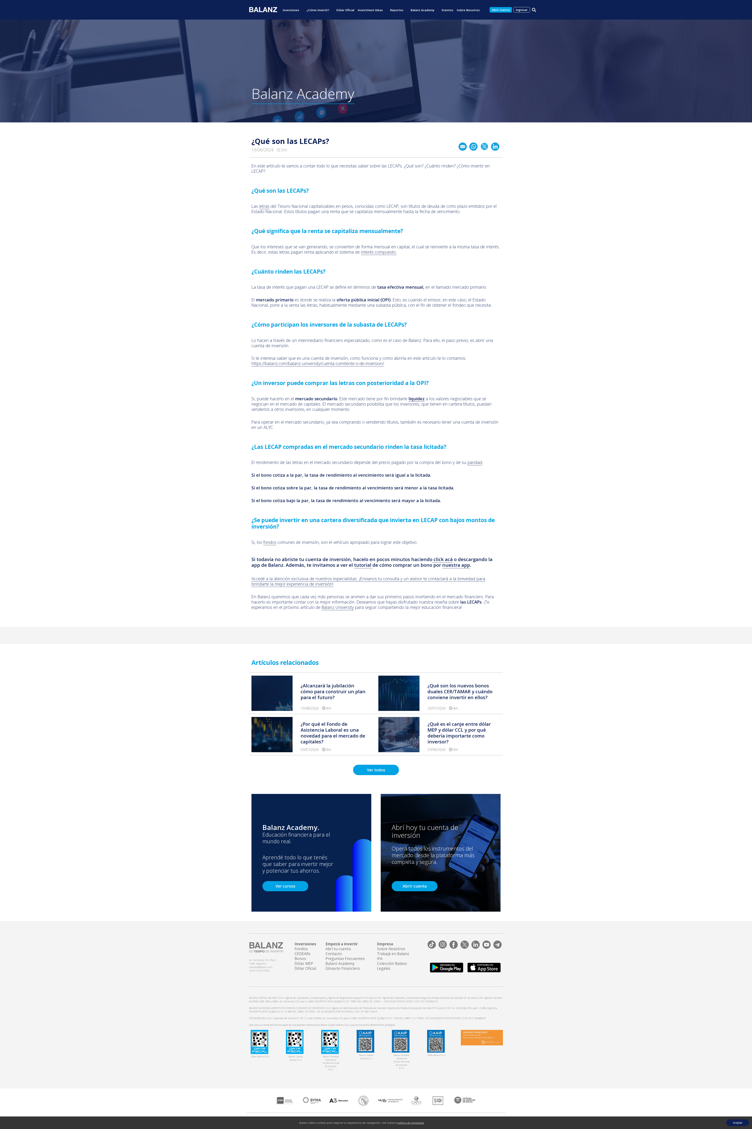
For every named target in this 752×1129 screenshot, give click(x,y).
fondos (269, 542)
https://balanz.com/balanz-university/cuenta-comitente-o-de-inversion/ (317, 363)
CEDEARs (302, 953)
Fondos (301, 948)
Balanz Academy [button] (422, 10)
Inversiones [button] (291, 10)
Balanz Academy (340, 963)
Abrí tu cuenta (338, 948)
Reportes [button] (396, 10)
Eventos (447, 10)
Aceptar (737, 1122)
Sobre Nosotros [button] (468, 10)
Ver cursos (285, 886)
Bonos (300, 958)
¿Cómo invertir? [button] (317, 10)
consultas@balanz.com (260, 967)
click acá (443, 559)
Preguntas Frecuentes (345, 958)
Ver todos (376, 770)
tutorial (362, 565)
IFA (379, 958)
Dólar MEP (304, 963)
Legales (383, 968)
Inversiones (305, 944)
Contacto (333, 953)
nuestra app (456, 565)
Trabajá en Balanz (393, 953)
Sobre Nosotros (391, 948)
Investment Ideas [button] (370, 10)
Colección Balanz (392, 963)
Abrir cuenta (415, 886)
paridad (474, 462)
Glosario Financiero (342, 968)
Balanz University (338, 607)
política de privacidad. (410, 1122)
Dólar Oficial (345, 10)
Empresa (385, 944)
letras (264, 206)
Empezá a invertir (341, 944)
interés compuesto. (379, 252)
